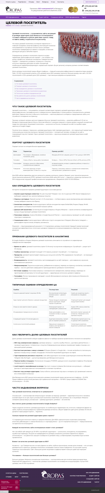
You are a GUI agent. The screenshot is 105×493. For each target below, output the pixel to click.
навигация (95, 490)
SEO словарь (16, 25)
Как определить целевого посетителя (29, 88)
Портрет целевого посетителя (26, 86)
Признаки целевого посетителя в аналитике (31, 91)
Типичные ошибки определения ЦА (28, 93)
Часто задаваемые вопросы (25, 98)
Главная (8, 25)
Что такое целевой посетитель (26, 84)
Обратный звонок (91, 2)
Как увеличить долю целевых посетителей (30, 96)
